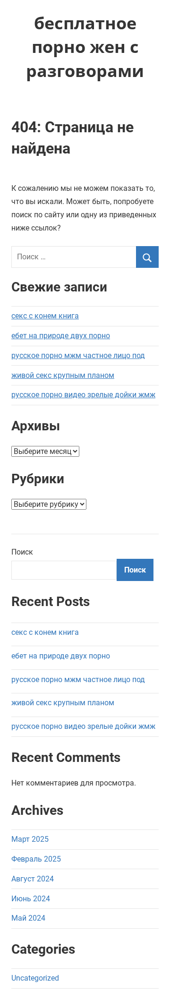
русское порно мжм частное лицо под (78, 355)
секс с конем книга (45, 315)
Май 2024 (28, 918)
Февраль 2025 (36, 859)
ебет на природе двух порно (60, 335)
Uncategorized (35, 978)
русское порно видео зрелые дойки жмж (83, 394)
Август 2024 (32, 878)
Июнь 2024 (30, 898)
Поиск (22, 551)
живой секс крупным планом (62, 375)
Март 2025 (30, 839)
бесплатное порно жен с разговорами (85, 46)
